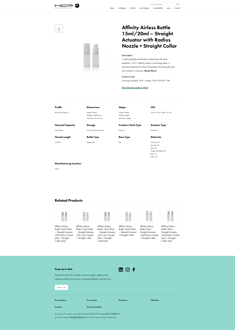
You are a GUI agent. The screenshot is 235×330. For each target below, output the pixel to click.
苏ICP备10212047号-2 (77, 317)
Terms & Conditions (94, 307)
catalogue (122, 8)
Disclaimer (123, 300)
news (169, 8)
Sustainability (158, 8)
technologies (144, 8)
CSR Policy (155, 300)
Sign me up (61, 287)
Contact (177, 8)
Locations (58, 307)
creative (133, 8)
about (112, 8)
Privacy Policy (60, 300)
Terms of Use (92, 300)
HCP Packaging (67, 6)
